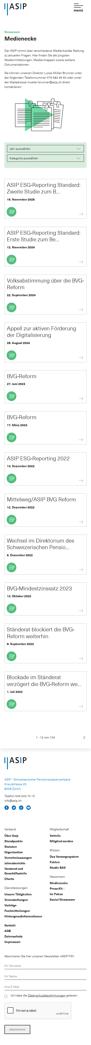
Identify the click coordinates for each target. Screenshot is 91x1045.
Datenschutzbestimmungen (47, 995)
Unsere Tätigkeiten (18, 894)
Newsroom (57, 876)
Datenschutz (13, 936)
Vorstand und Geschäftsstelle (15, 871)
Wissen (55, 850)
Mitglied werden (61, 841)
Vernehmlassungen (18, 857)
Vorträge (10, 905)
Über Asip (11, 835)
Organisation (13, 852)
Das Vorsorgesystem (64, 856)
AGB (7, 930)
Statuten (10, 846)
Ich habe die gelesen (44, 995)
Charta (9, 878)
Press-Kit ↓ (57, 888)
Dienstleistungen (16, 887)
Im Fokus (56, 894)
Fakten (55, 862)
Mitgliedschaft (59, 829)
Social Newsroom (62, 899)
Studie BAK (58, 867)
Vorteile (55, 835)
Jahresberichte (14, 863)
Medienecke (59, 883)
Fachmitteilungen (17, 910)
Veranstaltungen (16, 899)
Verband (10, 829)
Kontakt (9, 925)
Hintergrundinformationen (23, 916)
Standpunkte (13, 841)
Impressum (12, 941)
